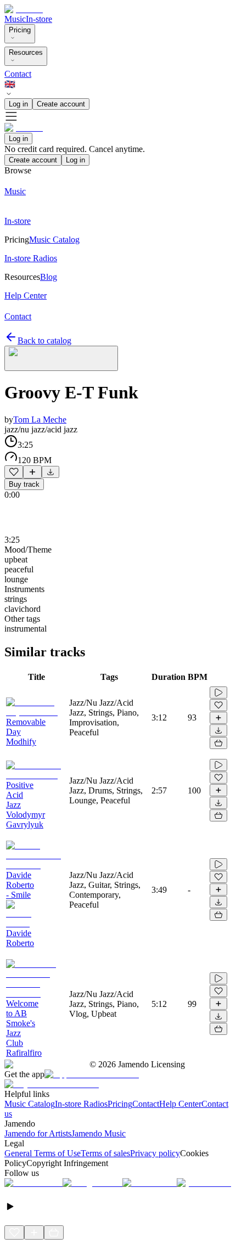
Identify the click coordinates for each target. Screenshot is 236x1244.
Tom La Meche (39, 419)
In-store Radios (81, 1103)
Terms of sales (105, 1153)
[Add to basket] (218, 743)
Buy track (24, 484)
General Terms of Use (42, 1153)
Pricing (20, 30)
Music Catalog (29, 1103)
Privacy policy (155, 1153)
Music (15, 19)
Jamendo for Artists (37, 1133)
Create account (61, 104)
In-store (39, 19)
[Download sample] (50, 472)
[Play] (61, 358)
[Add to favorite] (13, 472)
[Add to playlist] (32, 472)
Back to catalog (44, 340)
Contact (17, 73)
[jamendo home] (23, 9)
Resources (26, 52)
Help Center (180, 1103)
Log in (18, 104)
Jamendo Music (98, 1133)
